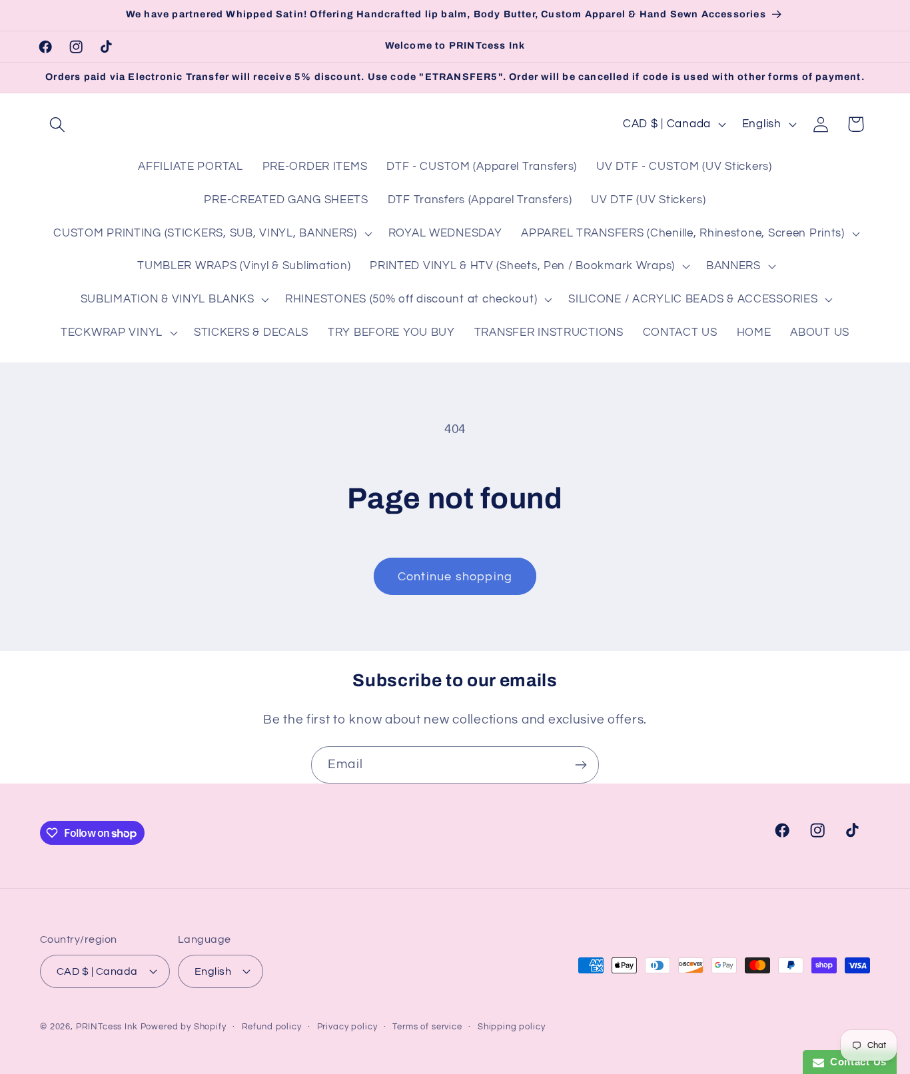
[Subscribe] (580, 765)
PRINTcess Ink (107, 1026)
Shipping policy (512, 1026)
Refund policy (272, 1026)
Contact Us (855, 1061)
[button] (57, 124)
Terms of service (427, 1026)
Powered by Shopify (184, 1026)
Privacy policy (347, 1026)
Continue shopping (455, 576)
